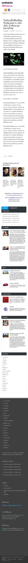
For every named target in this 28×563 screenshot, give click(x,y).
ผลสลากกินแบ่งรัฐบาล (6, 371)
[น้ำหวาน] (7, 6)
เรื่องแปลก (4, 390)
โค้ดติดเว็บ (6, 494)
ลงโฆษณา (6, 485)
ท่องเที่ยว (4, 369)
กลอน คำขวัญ (5, 357)
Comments (13, 208)
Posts (5, 208)
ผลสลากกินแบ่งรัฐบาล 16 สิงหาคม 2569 (10, 214)
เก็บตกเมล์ (4, 385)
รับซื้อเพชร (4, 505)
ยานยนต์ (4, 376)
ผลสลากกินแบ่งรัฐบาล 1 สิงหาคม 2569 (10, 216)
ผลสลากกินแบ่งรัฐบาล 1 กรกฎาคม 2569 (10, 220)
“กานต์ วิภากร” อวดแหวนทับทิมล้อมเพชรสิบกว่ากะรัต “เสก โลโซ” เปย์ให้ (13, 183)
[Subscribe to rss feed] (5, 9)
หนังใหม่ (4, 381)
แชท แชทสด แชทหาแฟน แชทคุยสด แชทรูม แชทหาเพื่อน (15, 491)
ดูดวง (3, 365)
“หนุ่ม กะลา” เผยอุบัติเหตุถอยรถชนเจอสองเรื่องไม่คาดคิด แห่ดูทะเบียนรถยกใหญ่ (17, 248)
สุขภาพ (3, 378)
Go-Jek (10, 156)
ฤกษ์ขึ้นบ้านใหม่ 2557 (14, 270)
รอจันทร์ (11, 306)
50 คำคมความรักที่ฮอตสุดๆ (16, 297)
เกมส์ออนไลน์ (5, 383)
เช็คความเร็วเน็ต (7, 488)
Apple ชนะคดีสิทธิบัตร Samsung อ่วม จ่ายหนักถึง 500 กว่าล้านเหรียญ (14, 199)
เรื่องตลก (4, 386)
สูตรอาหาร (4, 379)
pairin (6, 31)
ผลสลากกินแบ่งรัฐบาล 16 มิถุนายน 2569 (10, 222)
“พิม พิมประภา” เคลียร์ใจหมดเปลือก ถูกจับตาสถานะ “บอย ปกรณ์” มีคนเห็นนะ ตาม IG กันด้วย (21, 184)
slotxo (19, 505)
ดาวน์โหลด (4, 364)
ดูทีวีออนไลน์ (4, 367)
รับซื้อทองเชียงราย (12, 505)
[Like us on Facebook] (8, 9)
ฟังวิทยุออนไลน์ (5, 374)
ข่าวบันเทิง (4, 360)
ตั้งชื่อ (3, 528)
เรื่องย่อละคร (4, 388)
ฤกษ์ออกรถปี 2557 (14, 283)
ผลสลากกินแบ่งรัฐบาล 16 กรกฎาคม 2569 (10, 218)
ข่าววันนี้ (12, 31)
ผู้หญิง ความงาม (5, 372)
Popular (6, 211)
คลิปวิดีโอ (4, 362)
